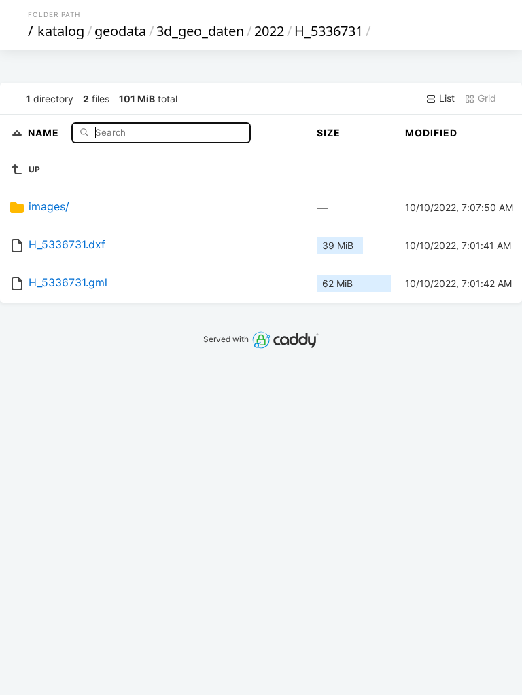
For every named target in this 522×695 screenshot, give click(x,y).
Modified (431, 132)
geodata (120, 31)
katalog (60, 31)
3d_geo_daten (200, 31)
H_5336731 (328, 31)
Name (45, 132)
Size (329, 132)
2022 (269, 31)
